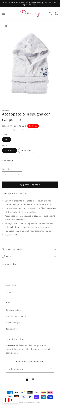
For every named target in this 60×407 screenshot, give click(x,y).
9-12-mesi (9, 150)
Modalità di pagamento (16, 316)
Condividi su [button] (10, 264)
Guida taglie (7, 160)
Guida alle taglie (13, 322)
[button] (3, 13)
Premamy (26, 402)
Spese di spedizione (20, 130)
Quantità (5, 169)
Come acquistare (13, 310)
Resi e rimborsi (12, 329)
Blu (6, 139)
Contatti (9, 292)
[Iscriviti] (51, 369)
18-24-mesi (26, 150)
